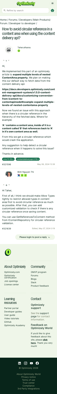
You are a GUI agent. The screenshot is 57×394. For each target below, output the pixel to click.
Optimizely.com (12, 272)
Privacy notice (28, 377)
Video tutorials (11, 318)
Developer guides (13, 311)
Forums (13, 19)
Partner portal (11, 308)
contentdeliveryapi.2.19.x (28, 159)
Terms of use (28, 380)
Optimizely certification (10, 276)
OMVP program (38, 272)
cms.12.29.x (8, 159)
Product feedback (40, 285)
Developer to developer (22, 23)
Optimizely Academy (14, 325)
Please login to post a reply (34, 237)
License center (11, 284)
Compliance (28, 385)
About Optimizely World (29, 374)
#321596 (6, 164)
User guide (9, 315)
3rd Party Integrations (28, 388)
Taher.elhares (24, 47)
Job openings (11, 281)
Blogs (33, 279)
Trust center (29, 382)
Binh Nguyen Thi (25, 172)
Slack (33, 282)
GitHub (7, 322)
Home (3, 19)
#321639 (6, 228)
